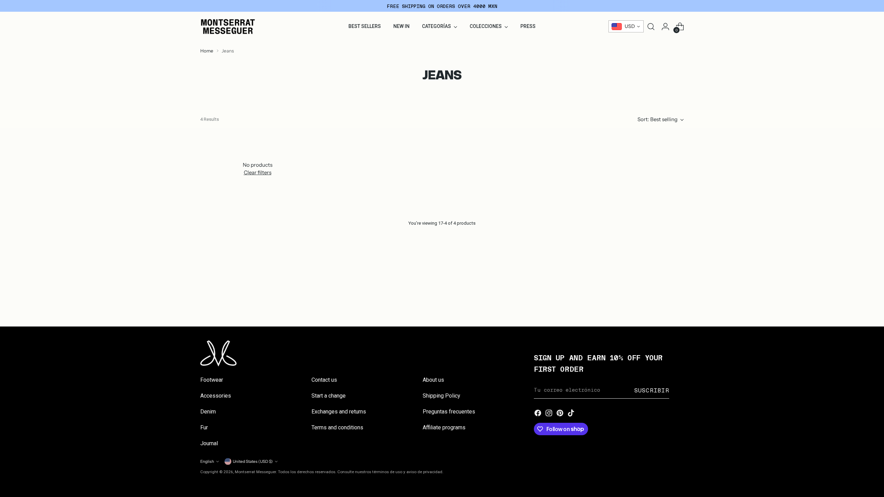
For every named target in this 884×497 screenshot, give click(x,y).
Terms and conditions (337, 427)
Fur (204, 427)
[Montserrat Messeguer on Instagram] (549, 413)
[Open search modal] (651, 26)
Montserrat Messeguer (255, 471)
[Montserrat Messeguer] (228, 27)
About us (433, 380)
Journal (209, 443)
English (207, 461)
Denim (208, 411)
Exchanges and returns (338, 411)
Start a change (328, 395)
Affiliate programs (444, 427)
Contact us (324, 380)
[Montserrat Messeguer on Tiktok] (571, 413)
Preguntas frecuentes (449, 411)
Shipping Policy (441, 395)
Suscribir (651, 390)
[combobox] (626, 26)
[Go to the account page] (665, 26)
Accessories (215, 395)
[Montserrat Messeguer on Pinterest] (560, 413)
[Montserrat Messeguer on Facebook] (538, 413)
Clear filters (257, 172)
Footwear (211, 380)
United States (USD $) (253, 461)
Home (206, 50)
